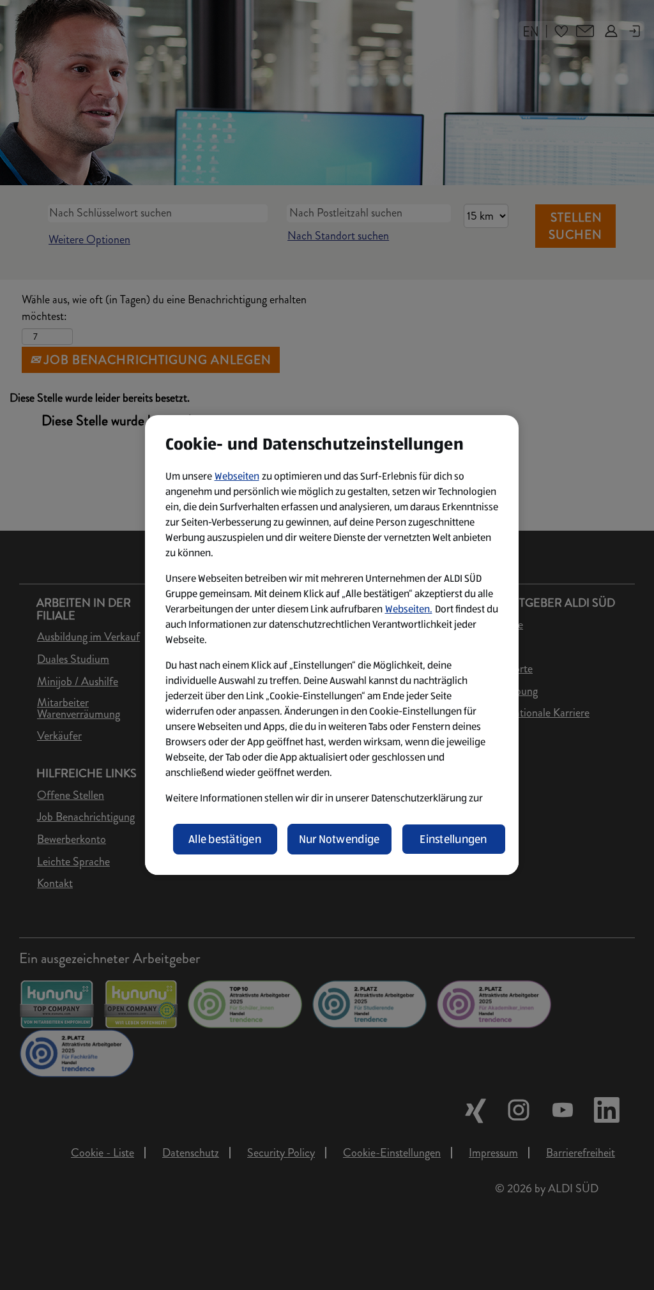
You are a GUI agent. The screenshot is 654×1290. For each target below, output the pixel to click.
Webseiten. (408, 609)
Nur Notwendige (339, 839)
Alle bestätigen (224, 839)
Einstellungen (453, 839)
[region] (332, 645)
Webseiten (237, 476)
